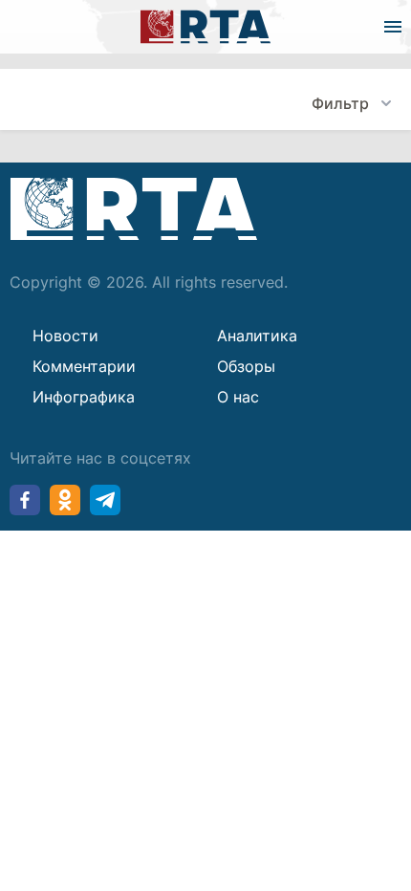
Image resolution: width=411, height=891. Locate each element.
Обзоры (246, 366)
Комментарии (84, 366)
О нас (238, 396)
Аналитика (257, 335)
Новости (65, 335)
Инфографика (83, 396)
